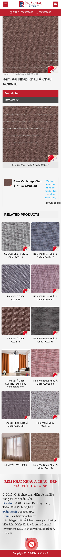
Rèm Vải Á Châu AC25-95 (16, 298)
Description (12, 93)
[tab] (30, 93)
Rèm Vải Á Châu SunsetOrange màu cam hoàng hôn (15, 383)
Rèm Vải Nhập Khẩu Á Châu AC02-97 (45, 340)
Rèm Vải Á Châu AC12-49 (16, 340)
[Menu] (5, 4)
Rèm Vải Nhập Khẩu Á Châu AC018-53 (45, 382)
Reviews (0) (12, 99)
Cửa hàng (18, 74)
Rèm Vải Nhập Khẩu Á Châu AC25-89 (16, 424)
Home (6, 74)
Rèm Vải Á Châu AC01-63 (45, 424)
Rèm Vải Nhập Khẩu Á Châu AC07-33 (45, 466)
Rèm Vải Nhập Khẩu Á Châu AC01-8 (16, 256)
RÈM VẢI (32, 74)
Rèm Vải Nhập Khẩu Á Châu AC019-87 (45, 298)
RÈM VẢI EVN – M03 (15, 465)
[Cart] (55, 4)
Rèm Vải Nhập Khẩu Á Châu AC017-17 (45, 256)
